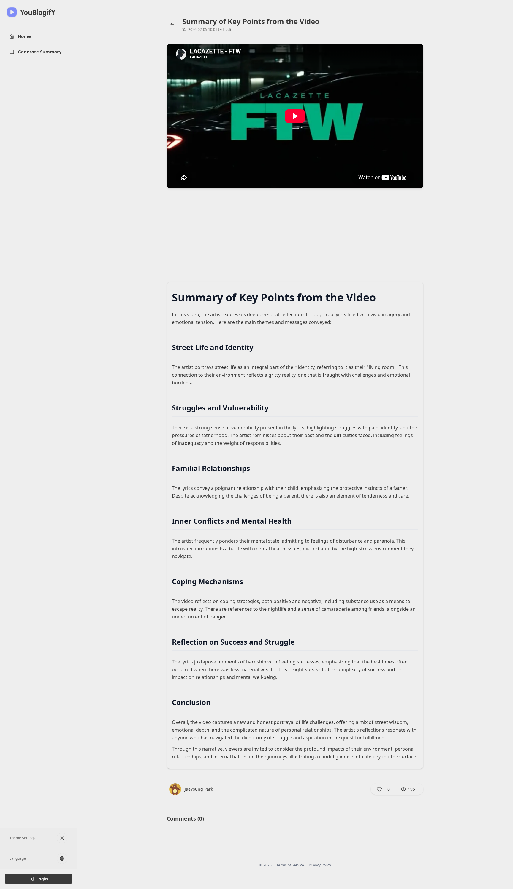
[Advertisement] (295, 236)
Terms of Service (290, 865)
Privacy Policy (320, 865)
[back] (172, 24)
